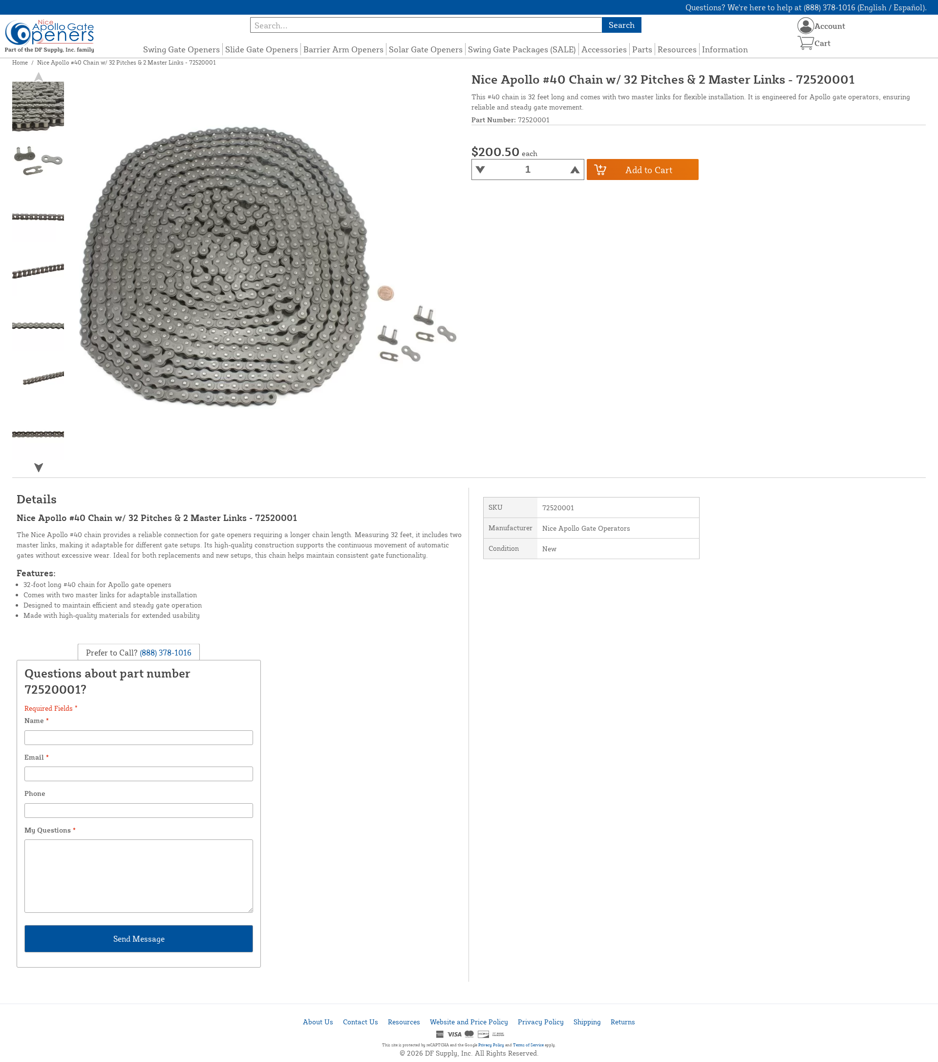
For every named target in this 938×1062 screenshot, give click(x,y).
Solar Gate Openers (426, 49)
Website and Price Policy (469, 1021)
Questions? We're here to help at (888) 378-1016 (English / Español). (806, 7)
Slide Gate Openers (261, 49)
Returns (623, 1021)
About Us (318, 1021)
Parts (642, 49)
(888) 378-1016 (165, 652)
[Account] (805, 25)
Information (725, 49)
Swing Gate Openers (181, 49)
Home (20, 62)
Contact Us (360, 1021)
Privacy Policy (541, 1021)
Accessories (604, 49)
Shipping (587, 1021)
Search (622, 25)
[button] (38, 467)
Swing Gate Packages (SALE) (522, 49)
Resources (677, 49)
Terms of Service (528, 1044)
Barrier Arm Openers (343, 49)
